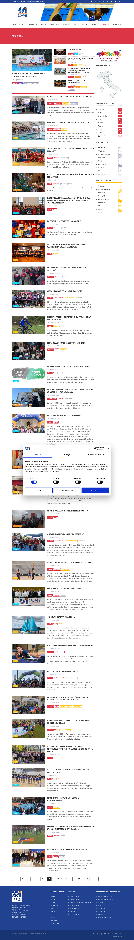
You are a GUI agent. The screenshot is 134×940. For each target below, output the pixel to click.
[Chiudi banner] (108, 448)
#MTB (100, 209)
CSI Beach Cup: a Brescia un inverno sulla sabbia (70, 563)
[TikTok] (120, 1)
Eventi (16, 111)
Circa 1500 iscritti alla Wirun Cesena (64, 291)
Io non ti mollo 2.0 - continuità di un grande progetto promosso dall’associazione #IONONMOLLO (79, 70)
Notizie (53, 908)
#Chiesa (100, 171)
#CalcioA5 (101, 196)
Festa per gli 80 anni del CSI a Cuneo (64, 588)
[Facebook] (92, 1)
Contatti (15, 1)
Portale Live (102, 911)
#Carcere (101, 167)
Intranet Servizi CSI (104, 902)
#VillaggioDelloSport (104, 154)
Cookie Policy (74, 899)
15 (70, 879)
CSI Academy (102, 914)
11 (53, 879)
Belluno (100, 123)
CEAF (99, 905)
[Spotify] (112, 1)
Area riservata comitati (105, 899)
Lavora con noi (75, 914)
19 (87, 879)
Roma (100, 113)
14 (66, 879)
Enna (99, 119)
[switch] (56, 482)
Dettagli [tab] (67, 455)
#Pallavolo (101, 203)
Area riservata (36, 1)
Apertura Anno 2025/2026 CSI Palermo (64, 415)
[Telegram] (116, 1)
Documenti (54, 899)
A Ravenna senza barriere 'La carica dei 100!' (67, 534)
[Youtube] (104, 1)
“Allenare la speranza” (75, 49)
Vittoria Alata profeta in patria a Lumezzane (68, 123)
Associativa (17, 189)
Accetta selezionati (67, 490)
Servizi (53, 914)
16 (75, 879)
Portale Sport (102, 908)
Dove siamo (23, 1)
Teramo (100, 126)
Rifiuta (39, 490)
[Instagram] (96, 1)
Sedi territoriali (75, 908)
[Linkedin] (108, 1)
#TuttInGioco (102, 151)
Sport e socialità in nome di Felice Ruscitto (67, 511)
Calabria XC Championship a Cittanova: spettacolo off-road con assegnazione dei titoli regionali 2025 (70, 748)
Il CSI (53, 896)
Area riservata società (105, 896)
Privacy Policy (74, 896)
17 (79, 879)
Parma (100, 129)
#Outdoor (101, 161)
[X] (100, 1)
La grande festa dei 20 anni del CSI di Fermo (67, 850)
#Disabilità (101, 193)
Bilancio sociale (75, 905)
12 (58, 879)
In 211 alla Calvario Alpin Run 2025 (63, 671)
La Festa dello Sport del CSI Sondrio (64, 221)
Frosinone (101, 109)
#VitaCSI (54, 920)
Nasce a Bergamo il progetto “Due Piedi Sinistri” (69, 97)
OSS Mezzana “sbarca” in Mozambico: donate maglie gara (80, 81)
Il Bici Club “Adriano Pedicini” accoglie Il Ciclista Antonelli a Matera (80, 59)
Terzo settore (18, 404)
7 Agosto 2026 (18, 80)
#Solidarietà (102, 164)
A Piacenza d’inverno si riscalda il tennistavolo (70, 645)
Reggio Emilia (102, 116)
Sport (15, 137)
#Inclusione (101, 158)
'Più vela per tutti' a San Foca (61, 617)
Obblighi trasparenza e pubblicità (80, 902)
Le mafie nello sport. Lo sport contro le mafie (69, 366)
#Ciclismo (101, 186)
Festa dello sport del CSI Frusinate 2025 (66, 343)
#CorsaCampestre (104, 189)
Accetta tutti (95, 490)
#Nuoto (100, 206)
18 (83, 879)
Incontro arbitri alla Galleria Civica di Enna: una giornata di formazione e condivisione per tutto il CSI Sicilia (69, 200)
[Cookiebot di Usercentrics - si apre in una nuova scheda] (95, 448)
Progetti (53, 917)
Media (29, 1)
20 (91, 879)
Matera (100, 132)
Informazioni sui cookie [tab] (96, 455)
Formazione (55, 905)
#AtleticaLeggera (103, 199)
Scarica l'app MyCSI (104, 917)
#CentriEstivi (102, 148)
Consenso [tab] (37, 455)
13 (62, 879)
